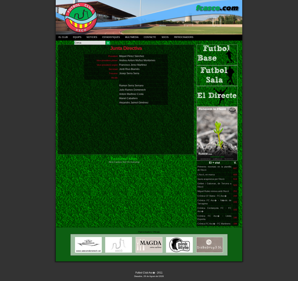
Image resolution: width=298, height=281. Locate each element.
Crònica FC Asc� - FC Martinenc (214, 223)
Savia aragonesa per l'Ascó (210, 179)
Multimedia (131, 37)
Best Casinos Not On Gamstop (124, 162)
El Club (63, 37)
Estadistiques (111, 37)
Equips (77, 37)
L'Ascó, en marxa (206, 174)
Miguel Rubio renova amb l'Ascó (213, 191)
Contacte (150, 37)
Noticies (92, 37)
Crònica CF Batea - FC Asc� (212, 196)
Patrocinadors (183, 37)
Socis (165, 37)
